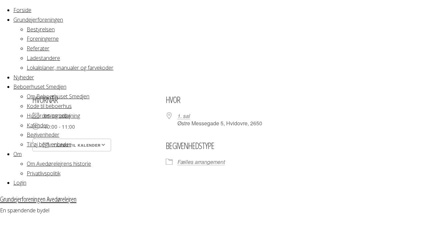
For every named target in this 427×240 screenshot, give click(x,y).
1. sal (183, 116)
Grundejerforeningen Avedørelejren (38, 199)
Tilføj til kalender (76, 145)
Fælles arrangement (201, 162)
